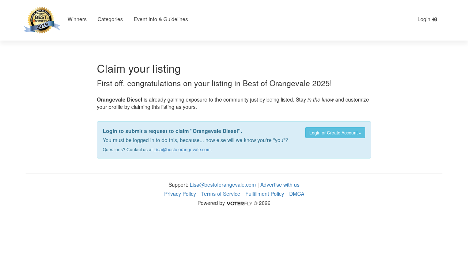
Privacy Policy (180, 193)
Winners (77, 19)
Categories (110, 19)
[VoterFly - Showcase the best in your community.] (239, 202)
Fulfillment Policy (264, 193)
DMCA (296, 193)
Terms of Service (220, 193)
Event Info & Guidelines (161, 19)
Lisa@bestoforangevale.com (182, 149)
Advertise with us (279, 184)
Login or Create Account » (335, 132)
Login (425, 19)
